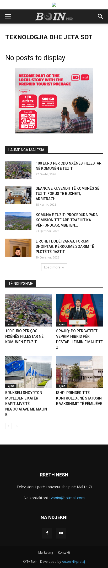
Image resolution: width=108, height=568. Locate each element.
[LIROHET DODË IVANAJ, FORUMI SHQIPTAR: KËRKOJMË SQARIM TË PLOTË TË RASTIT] (18, 248)
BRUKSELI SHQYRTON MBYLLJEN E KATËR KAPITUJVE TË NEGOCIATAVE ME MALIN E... (26, 404)
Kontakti (64, 552)
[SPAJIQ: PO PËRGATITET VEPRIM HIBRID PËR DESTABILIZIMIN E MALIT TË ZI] (79, 310)
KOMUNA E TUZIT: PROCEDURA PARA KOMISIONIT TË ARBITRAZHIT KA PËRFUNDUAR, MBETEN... (67, 220)
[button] (100, 16)
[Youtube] (61, 533)
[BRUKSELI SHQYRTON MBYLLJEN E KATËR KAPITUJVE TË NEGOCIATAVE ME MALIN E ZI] (28, 372)
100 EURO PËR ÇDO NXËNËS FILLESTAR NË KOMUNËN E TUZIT (24, 336)
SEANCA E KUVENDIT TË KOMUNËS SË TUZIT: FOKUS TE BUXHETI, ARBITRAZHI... (67, 193)
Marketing (45, 552)
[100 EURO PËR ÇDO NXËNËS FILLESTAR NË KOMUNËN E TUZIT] (18, 170)
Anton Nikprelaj (73, 561)
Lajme (10, 324)
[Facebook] (47, 533)
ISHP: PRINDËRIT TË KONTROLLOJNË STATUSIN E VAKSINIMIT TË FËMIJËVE (79, 398)
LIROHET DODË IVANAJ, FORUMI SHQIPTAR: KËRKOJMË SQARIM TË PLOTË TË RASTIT (65, 246)
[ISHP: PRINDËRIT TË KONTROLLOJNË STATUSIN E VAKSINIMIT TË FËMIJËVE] (79, 372)
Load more (52, 267)
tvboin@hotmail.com (67, 497)
